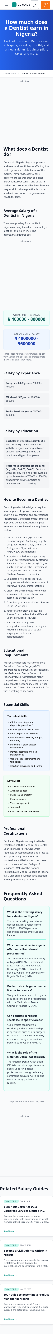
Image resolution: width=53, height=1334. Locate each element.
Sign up (45, 5)
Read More (9, 1231)
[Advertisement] (26, 110)
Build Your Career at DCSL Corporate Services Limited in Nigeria (23, 1211)
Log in (34, 5)
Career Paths (10, 73)
